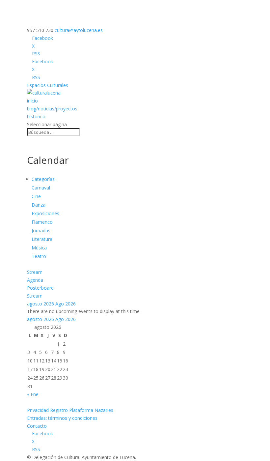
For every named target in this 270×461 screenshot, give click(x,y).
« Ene (33, 394)
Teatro (39, 256)
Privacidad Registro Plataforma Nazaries (70, 410)
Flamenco (42, 222)
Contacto (37, 426)
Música (39, 248)
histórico (36, 116)
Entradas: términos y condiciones (62, 418)
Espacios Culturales (47, 85)
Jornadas (41, 230)
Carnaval (41, 188)
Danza (38, 205)
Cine (36, 196)
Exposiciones (45, 213)
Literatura (42, 239)
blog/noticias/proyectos (52, 108)
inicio (32, 101)
